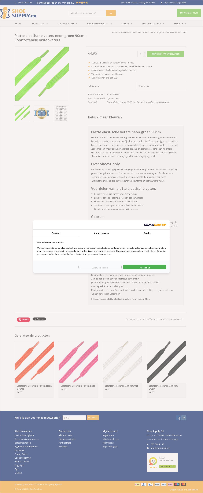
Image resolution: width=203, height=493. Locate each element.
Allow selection (100, 268)
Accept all (145, 268)
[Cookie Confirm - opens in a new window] (155, 225)
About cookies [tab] (101, 233)
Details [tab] (147, 233)
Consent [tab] (56, 233)
